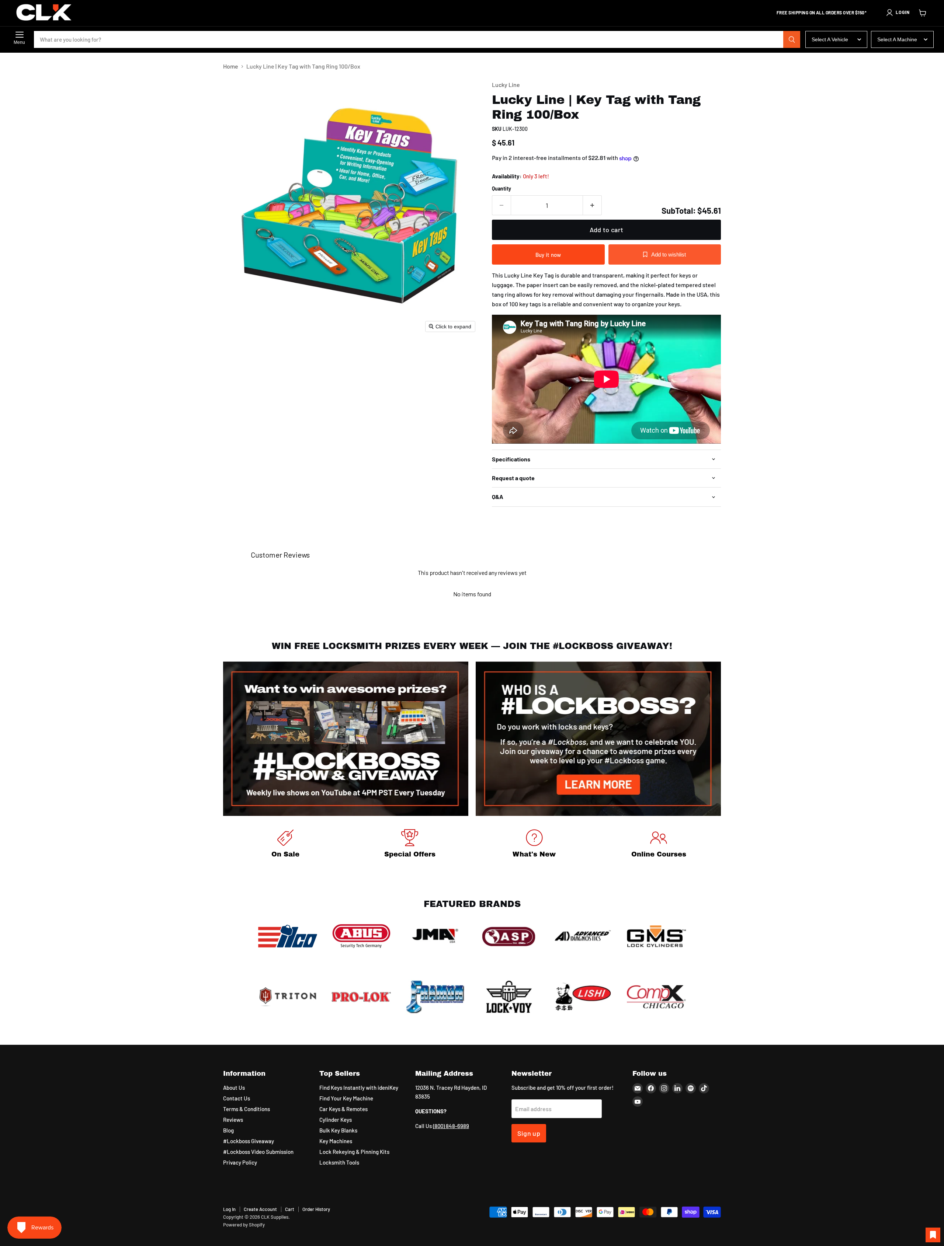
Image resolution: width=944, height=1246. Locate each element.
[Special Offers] (410, 845)
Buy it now (548, 254)
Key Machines (335, 1141)
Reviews (233, 1119)
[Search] (791, 39)
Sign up (529, 1133)
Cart (289, 1209)
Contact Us (236, 1098)
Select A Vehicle (830, 39)
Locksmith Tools (339, 1162)
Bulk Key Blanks (338, 1130)
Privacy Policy (240, 1162)
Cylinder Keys (335, 1119)
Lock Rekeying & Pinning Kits (354, 1151)
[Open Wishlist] (933, 1235)
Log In (229, 1209)
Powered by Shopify (244, 1225)
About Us (234, 1087)
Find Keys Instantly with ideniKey (358, 1087)
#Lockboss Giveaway (248, 1141)
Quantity (501, 189)
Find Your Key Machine (346, 1098)
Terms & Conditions (246, 1109)
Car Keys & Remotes (343, 1109)
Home (230, 66)
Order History (316, 1209)
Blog (228, 1130)
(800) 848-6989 (451, 1126)
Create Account (260, 1209)
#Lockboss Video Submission (258, 1151)
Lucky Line (506, 84)
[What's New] (534, 845)
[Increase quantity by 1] (592, 205)
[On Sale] (285, 845)
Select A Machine (897, 39)
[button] (897, 12)
